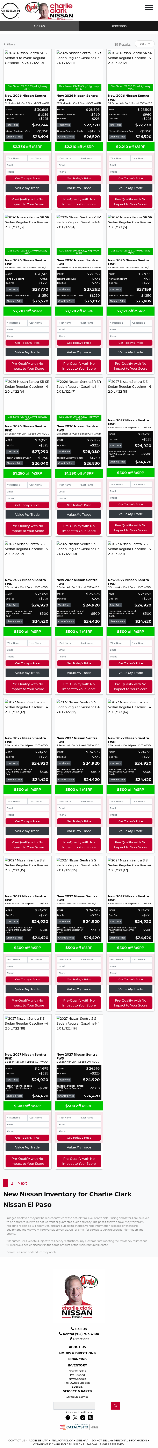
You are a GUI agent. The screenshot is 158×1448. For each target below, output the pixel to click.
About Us (77, 1347)
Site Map (82, 1440)
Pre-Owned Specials (77, 1383)
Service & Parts (77, 1391)
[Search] (115, 1406)
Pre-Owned (77, 1375)
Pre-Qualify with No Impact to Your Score (27, 201)
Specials (77, 1386)
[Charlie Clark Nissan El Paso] (37, 10)
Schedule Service (77, 1396)
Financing (77, 1359)
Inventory (77, 1365)
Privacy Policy (62, 1440)
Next (22, 1183)
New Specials (77, 1379)
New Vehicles (77, 1371)
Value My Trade (27, 188)
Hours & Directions (77, 1353)
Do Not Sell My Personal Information (119, 1440)
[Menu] (149, 8)
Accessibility (38, 1440)
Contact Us (17, 1440)
